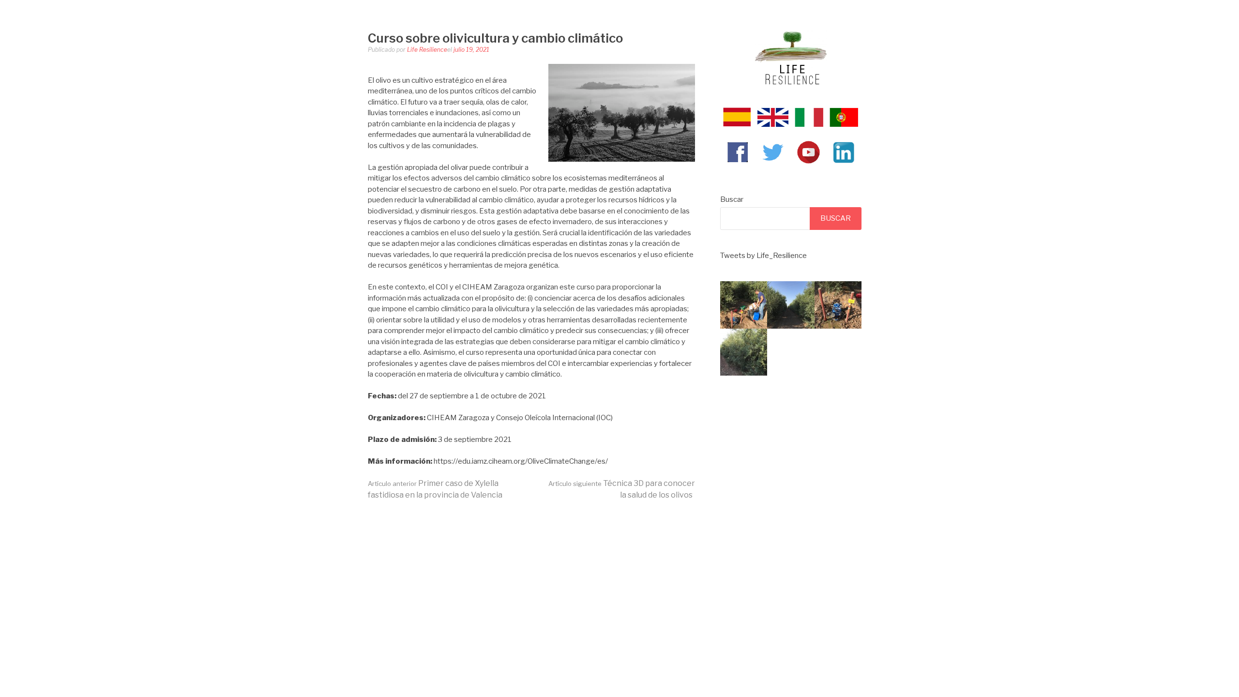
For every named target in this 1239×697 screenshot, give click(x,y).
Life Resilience (427, 49)
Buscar (731, 199)
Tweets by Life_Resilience (763, 255)
